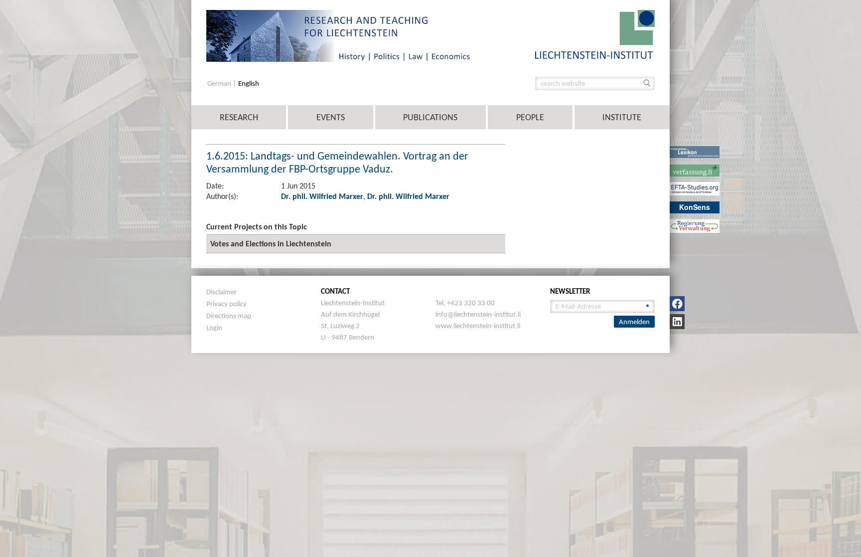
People (530, 117)
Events (330, 117)
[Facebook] (677, 303)
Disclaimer (221, 291)
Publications (430, 117)
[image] (595, 33)
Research (239, 117)
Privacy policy (226, 303)
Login (214, 327)
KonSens (694, 207)
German (220, 83)
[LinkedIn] (677, 321)
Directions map (228, 315)
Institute (621, 117)
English (248, 83)
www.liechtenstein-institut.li (477, 325)
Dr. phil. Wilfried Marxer (322, 196)
